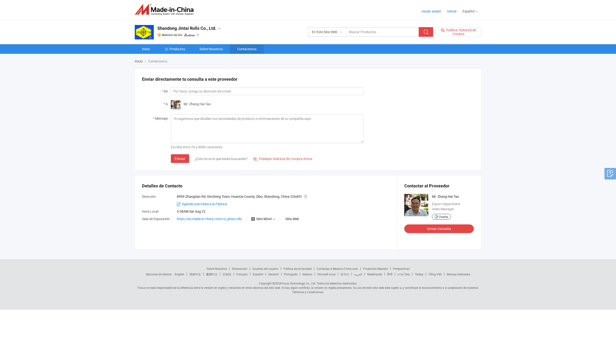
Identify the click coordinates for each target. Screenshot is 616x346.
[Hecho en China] (166, 9)
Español (258, 274)
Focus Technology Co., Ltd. (298, 283)
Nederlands (374, 274)
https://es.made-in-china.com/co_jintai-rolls (209, 218)
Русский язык (326, 274)
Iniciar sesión (431, 11)
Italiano (307, 274)
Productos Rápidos (375, 269)
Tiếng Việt (435, 274)
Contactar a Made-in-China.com (337, 269)
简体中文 (195, 274)
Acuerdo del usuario (265, 269)
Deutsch (273, 274)
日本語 (227, 274)
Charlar (443, 217)
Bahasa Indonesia (458, 274)
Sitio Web (292, 218)
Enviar (180, 158)
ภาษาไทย (404, 274)
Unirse (451, 11)
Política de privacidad (297, 269)
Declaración (239, 269)
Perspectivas (401, 269)
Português (290, 274)
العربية (358, 274)
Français (242, 274)
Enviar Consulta (439, 228)
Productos (177, 49)
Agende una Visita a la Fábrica (204, 204)
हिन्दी (389, 274)
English (179, 274)
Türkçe (419, 274)
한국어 (344, 274)
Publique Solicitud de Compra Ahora (282, 158)
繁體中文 (212, 274)
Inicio (146, 49)
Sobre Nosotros (211, 49)
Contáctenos (247, 49)
